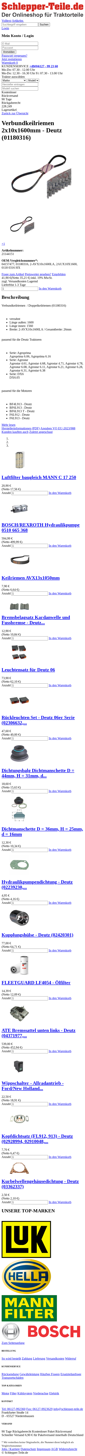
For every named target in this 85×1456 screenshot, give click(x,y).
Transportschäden (13, 1377)
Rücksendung (10, 1374)
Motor (5, 1393)
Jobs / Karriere (11, 1449)
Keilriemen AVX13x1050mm (31, 577)
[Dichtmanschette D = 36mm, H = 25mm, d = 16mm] (19, 820)
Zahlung (27, 1358)
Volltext (6, 20)
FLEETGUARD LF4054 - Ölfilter (36, 982)
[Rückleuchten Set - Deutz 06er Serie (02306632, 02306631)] (19, 709)
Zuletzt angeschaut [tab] (41, 432)
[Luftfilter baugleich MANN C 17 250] (19, 469)
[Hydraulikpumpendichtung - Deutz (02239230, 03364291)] (19, 873)
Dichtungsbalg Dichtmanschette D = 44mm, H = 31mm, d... (38, 773)
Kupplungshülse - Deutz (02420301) (37, 934)
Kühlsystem (24, 1393)
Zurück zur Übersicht (15, 113)
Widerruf (70, 1358)
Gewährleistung (29, 1374)
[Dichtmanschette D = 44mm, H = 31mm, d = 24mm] (19, 762)
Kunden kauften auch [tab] (15, 432)
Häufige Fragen (50, 1374)
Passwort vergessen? (14, 55)
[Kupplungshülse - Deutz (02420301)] (19, 926)
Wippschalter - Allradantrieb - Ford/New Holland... (33, 1086)
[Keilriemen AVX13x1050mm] (19, 569)
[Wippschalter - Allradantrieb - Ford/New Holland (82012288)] (19, 1075)
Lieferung (39, 1358)
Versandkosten (55, 1358)
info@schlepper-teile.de (68, 1409)
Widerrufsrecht (68, 1449)
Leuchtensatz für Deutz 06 (28, 669)
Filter (13, 1393)
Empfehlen (59, 274)
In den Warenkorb (50, 288)
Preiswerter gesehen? (38, 274)
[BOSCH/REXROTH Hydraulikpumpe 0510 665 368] (19, 516)
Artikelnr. (18, 20)
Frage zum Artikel (13, 274)
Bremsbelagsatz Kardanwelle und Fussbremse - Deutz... (36, 620)
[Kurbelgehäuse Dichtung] (19, 1173)
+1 (3, 243)
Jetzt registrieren (12, 59)
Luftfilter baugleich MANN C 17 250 (39, 477)
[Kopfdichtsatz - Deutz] (19, 1127)
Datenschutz (28, 1449)
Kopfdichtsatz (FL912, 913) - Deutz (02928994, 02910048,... (37, 1139)
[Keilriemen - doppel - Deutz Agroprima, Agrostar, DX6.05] (41, 207)
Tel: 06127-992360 (14, 1409)
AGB (54, 1449)
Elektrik (54, 1393)
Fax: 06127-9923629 (39, 1409)
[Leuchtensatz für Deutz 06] (19, 661)
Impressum (43, 1449)
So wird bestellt (11, 1358)
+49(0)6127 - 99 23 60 (43, 66)
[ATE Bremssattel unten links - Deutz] (19, 1022)
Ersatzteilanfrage (70, 1374)
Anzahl (6, 493)
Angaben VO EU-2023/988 (57, 428)
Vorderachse (40, 1393)
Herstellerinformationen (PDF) (21, 428)
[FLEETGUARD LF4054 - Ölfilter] (19, 974)
